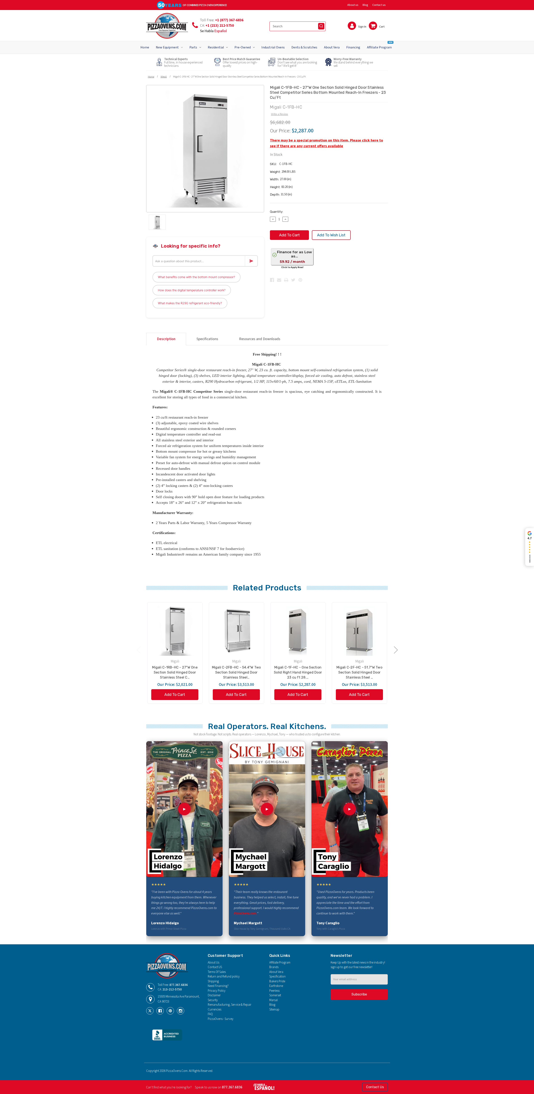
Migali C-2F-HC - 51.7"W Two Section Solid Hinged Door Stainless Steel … (359, 672)
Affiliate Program (379, 45)
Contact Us (375, 1087)
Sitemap (274, 1009)
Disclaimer (214, 995)
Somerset (275, 995)
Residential (216, 47)
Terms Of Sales (217, 972)
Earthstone (276, 986)
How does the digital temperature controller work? (191, 290)
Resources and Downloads (259, 339)
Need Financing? (218, 986)
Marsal (273, 1000)
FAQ (210, 1014)
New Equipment (167, 47)
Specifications (207, 339)
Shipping (213, 981)
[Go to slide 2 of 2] (138, 649)
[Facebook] (272, 280)
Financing (353, 47)
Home (144, 47)
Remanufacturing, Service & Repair (229, 1005)
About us (352, 5)
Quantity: (276, 212)
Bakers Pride (277, 981)
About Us (213, 962)
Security (213, 1000)
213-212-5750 (172, 989)
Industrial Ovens (273, 47)
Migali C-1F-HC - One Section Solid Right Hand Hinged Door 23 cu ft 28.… (298, 672)
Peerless (274, 991)
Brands (273, 967)
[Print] (286, 280)
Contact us (379, 5)
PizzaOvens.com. (245, 913)
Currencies (214, 1009)
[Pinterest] (300, 280)
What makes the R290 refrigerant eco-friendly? (190, 303)
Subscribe (359, 994)
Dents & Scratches (304, 47)
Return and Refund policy (224, 976)
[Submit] (321, 26)
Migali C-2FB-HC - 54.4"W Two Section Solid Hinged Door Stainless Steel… (236, 672)
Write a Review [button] (279, 114)
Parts (193, 47)
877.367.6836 (178, 985)
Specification (277, 976)
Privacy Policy (216, 991)
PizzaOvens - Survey (220, 1019)
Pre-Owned (242, 47)
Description (166, 339)
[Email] (279, 280)
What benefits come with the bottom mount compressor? (196, 277)
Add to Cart (174, 694)
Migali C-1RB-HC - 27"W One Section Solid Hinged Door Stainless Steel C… (175, 672)
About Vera (332, 47)
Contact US (215, 967)
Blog (365, 5)
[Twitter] (293, 280)
